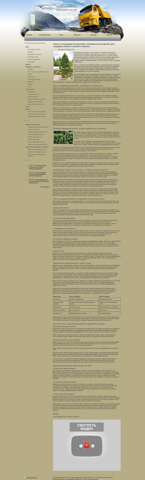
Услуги (61, 35)
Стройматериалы (44, 35)
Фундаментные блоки (35, 54)
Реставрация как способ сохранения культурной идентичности (39, 181)
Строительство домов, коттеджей (36, 147)
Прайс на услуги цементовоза (37, 144)
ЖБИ (27, 47)
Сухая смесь (29, 89)
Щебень (30, 84)
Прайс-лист (77, 35)
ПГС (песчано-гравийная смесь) (38, 72)
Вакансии (93, 35)
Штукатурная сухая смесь (36, 104)
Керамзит (31, 82)
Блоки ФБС (31, 62)
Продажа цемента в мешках (37, 116)
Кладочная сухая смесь (35, 101)
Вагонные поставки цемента (37, 111)
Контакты (110, 35)
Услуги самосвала (33, 139)
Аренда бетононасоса (35, 137)
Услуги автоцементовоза (36, 134)
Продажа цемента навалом (36, 114)
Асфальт (30, 69)
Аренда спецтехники (32, 124)
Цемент (28, 109)
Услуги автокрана (33, 129)
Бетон (27, 106)
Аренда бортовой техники (36, 142)
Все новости (45, 187)
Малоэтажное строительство (37, 149)
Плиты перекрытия (34, 59)
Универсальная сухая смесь (37, 99)
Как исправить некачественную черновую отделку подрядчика (37, 174)
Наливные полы (33, 94)
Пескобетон (31, 92)
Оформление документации (37, 152)
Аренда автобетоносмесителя (37, 132)
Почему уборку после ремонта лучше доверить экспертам (37, 167)
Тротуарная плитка (34, 49)
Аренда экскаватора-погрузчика (38, 127)
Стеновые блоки (33, 57)
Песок (30, 87)
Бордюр (30, 52)
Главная (29, 35)
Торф (29, 74)
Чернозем (31, 77)
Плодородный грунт (34, 79)
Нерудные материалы (33, 67)
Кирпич (27, 64)
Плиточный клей (33, 97)
